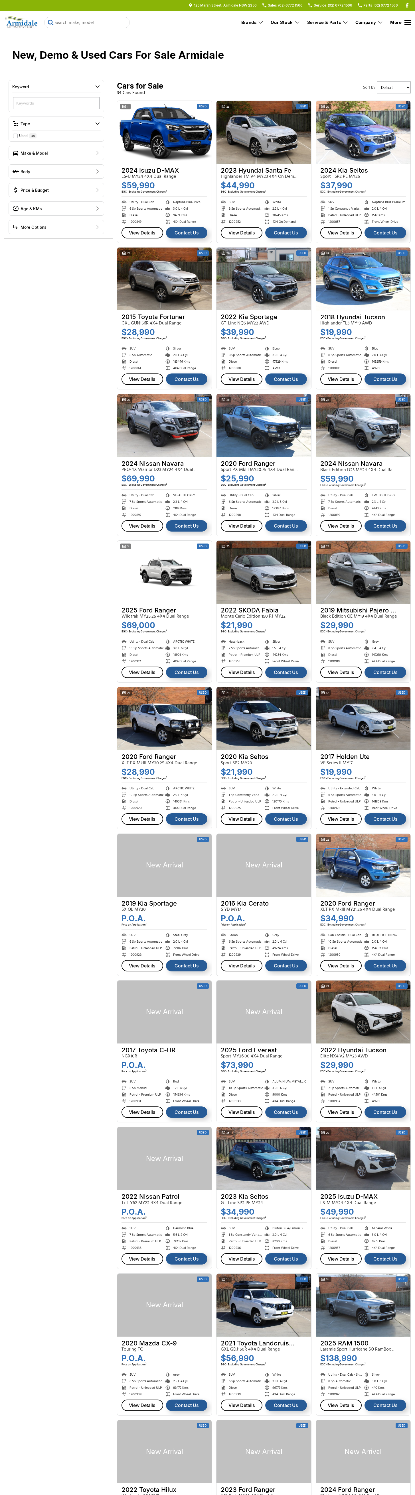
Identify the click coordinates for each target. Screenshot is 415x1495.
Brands (248, 22)
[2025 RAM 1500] (363, 1305)
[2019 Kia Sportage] (164, 865)
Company (365, 22)
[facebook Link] (407, 5)
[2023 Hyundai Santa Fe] (263, 132)
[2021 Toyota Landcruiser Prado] (263, 1305)
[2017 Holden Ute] (363, 718)
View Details (142, 233)
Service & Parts (324, 22)
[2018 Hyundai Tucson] (363, 279)
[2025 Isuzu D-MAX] (363, 1158)
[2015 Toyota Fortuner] (164, 279)
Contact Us (187, 233)
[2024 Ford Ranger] (363, 1451)
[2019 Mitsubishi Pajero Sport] (363, 572)
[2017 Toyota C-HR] (164, 1012)
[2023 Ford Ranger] (263, 1451)
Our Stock (282, 22)
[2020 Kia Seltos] (263, 718)
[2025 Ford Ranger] (164, 572)
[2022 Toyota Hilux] (164, 1451)
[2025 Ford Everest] (263, 1012)
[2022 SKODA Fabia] (263, 572)
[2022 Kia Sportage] (263, 279)
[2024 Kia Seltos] (363, 132)
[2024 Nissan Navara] (164, 425)
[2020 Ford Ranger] (263, 425)
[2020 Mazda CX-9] (164, 1305)
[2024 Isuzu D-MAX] (164, 132)
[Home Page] (21, 22)
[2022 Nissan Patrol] (164, 1158)
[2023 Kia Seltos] (263, 1158)
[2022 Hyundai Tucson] (363, 1012)
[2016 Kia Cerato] (263, 865)
